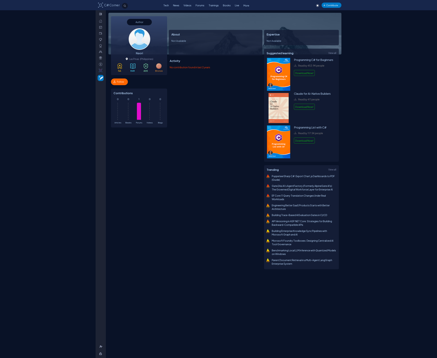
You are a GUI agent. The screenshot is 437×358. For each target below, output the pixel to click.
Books (227, 5)
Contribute (332, 5)
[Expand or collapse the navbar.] (101, 14)
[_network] (101, 52)
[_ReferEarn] (101, 58)
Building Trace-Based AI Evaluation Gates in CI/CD (299, 215)
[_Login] (101, 353)
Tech (166, 5)
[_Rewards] (101, 64)
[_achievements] (101, 46)
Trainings (214, 5)
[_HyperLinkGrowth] (99, 77)
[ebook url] (279, 75)
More (246, 5)
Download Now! (304, 73)
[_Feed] (101, 21)
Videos (187, 5)
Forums (200, 5)
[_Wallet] (101, 33)
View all (332, 52)
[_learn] (101, 39)
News (176, 5)
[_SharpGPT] (101, 70)
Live (237, 5)
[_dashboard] (101, 27)
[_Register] (101, 346)
